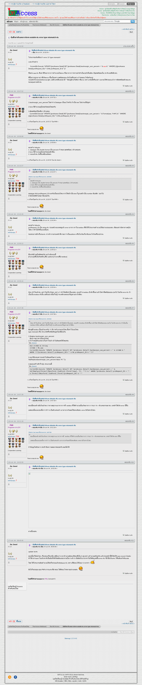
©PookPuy (84, 679)
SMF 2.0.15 (60, 674)
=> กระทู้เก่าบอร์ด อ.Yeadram (19, 4)
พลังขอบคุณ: (12, 64)
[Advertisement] (80, 601)
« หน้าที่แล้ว (125, 29)
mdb (79, 681)
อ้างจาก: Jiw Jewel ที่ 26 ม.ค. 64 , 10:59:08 (40, 176)
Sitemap (67, 638)
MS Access (59, 681)
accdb (75, 681)
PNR (11, 95)
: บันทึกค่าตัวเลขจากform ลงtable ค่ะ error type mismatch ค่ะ (54, 95)
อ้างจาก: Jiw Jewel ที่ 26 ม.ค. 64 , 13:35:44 (40, 319)
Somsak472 (51, 579)
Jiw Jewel (13, 50)
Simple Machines (79, 674)
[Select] (34, 343)
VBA (65, 681)
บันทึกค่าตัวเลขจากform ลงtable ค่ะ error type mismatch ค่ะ (53, 50)
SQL (69, 681)
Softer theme (68, 676)
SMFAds (75, 676)
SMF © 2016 (69, 674)
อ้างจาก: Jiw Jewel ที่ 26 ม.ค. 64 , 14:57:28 (40, 432)
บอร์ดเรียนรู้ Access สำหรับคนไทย (66, 679)
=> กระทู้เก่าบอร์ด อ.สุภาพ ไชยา (44, 4)
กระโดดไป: (114, 632)
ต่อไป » (132, 29)
